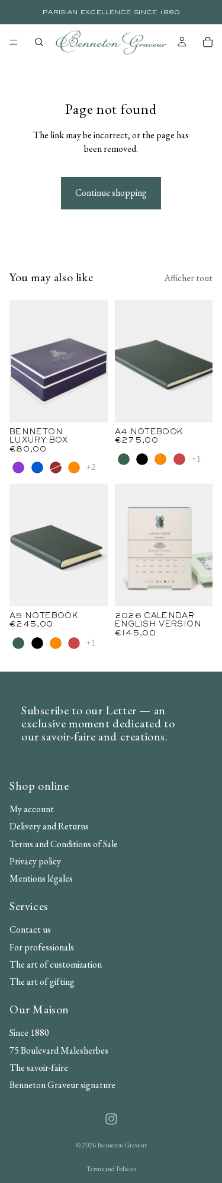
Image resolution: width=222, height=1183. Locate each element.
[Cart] (208, 42)
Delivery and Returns (49, 826)
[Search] (39, 42)
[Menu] (13, 42)
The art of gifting (42, 981)
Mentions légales (41, 878)
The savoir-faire (38, 1067)
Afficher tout (188, 278)
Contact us (30, 929)
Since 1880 (29, 1032)
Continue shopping (111, 192)
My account (31, 809)
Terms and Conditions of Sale (63, 843)
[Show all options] (90, 467)
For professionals (41, 946)
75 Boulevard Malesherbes (58, 1050)
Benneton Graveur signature (62, 1085)
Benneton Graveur (122, 1145)
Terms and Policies (111, 1169)
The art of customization (55, 964)
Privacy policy (35, 861)
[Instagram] (111, 1119)
